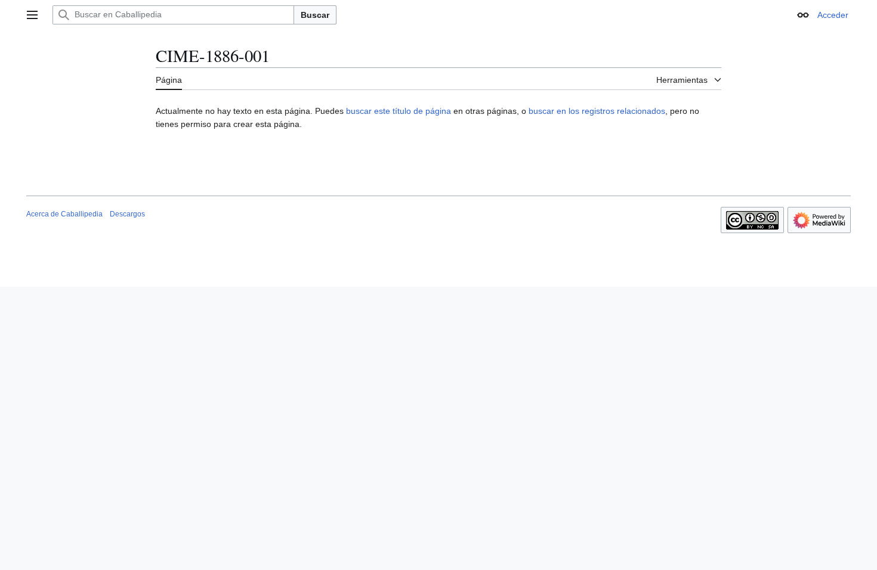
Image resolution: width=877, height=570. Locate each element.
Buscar (315, 15)
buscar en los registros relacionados (597, 111)
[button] (32, 14)
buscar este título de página (398, 111)
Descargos (127, 214)
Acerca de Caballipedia (64, 214)
